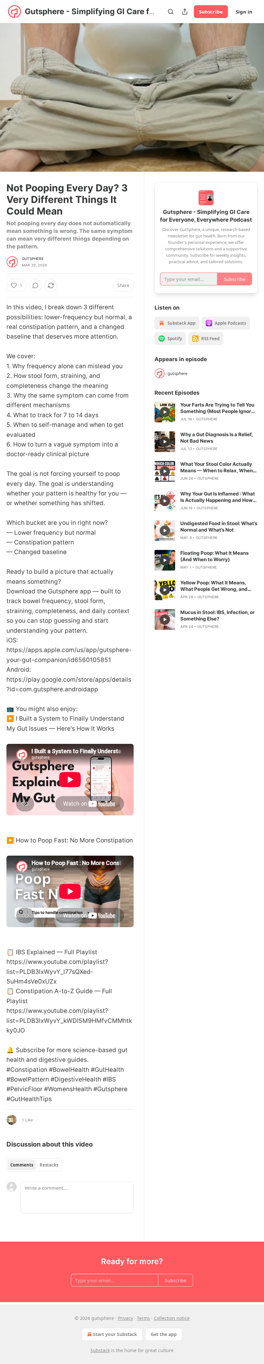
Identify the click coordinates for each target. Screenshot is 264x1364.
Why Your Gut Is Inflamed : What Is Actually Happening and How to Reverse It (217, 497)
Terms (143, 1318)
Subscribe (211, 11)
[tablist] (34, 1164)
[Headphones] (12, 104)
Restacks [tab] (49, 1165)
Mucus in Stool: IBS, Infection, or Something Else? (217, 615)
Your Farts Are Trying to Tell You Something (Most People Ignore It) (217, 408)
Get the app (164, 1334)
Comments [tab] (21, 1165)
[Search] (170, 11)
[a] (165, 412)
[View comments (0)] (250, 101)
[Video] (12, 90)
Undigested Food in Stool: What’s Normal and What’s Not (218, 526)
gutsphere (33, 258)
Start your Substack (115, 1334)
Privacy (125, 1318)
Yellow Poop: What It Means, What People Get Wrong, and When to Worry (214, 586)
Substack (100, 1350)
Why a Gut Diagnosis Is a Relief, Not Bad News (216, 437)
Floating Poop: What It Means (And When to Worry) (214, 556)
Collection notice (172, 1318)
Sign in (244, 11)
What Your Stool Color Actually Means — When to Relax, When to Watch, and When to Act (216, 467)
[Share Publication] (184, 11)
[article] (206, 412)
